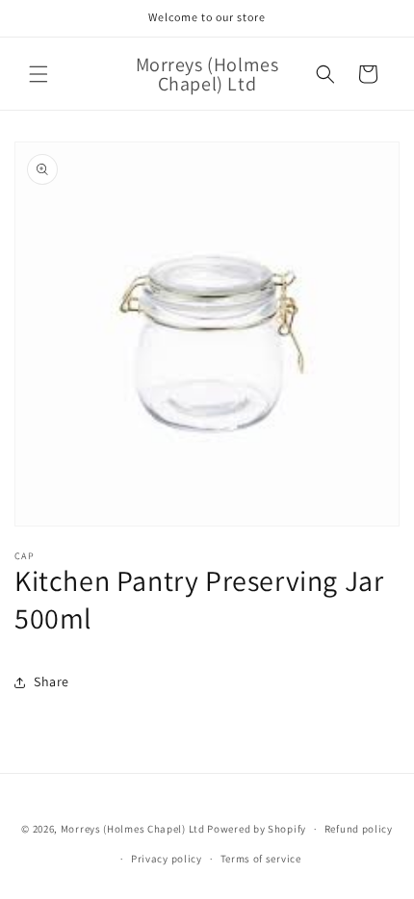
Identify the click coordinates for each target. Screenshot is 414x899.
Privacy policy (166, 858)
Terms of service (260, 858)
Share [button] (51, 681)
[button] (38, 74)
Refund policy (358, 828)
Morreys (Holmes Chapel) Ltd (133, 828)
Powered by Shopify (256, 828)
